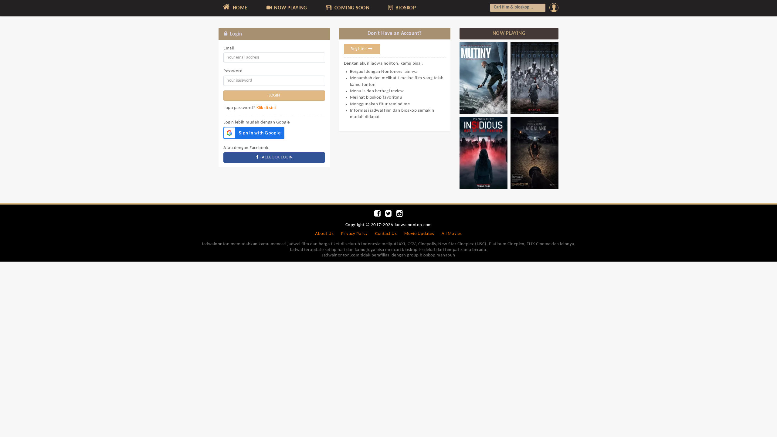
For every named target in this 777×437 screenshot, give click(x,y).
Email (228, 48)
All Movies (452, 234)
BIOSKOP (405, 8)
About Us (324, 234)
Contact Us (386, 234)
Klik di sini (266, 108)
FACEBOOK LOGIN (276, 157)
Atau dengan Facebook (245, 148)
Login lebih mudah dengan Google (256, 122)
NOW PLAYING (290, 8)
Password (233, 71)
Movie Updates (419, 234)
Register (359, 49)
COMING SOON (351, 8)
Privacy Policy (354, 234)
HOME (239, 8)
